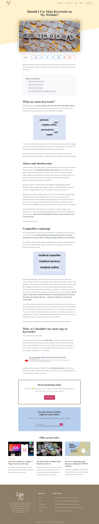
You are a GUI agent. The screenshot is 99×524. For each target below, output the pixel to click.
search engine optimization (46, 212)
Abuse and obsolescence (36, 84)
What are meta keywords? (36, 81)
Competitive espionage (35, 88)
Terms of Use (42, 507)
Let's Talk (89, 3)
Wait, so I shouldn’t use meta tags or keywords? (42, 91)
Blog (76, 3)
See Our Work (68, 3)
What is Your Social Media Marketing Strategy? (67, 501)
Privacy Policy (42, 504)
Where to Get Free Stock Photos (63, 511)
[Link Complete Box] (21, 458)
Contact (41, 511)
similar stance (42, 194)
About (81, 3)
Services (59, 3)
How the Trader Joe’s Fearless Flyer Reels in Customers (69, 507)
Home (40, 497)
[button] (36, 57)
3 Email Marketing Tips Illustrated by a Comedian (67, 504)
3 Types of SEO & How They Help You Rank (66, 497)
